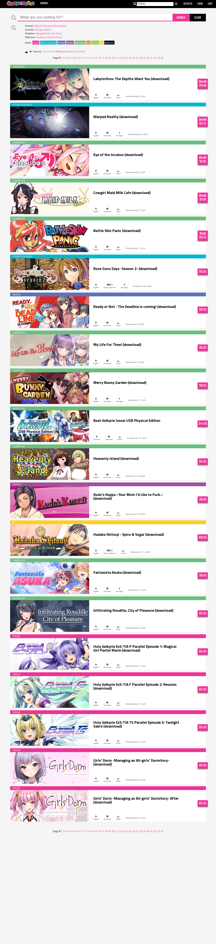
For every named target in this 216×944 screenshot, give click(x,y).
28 (140, 58)
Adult (48, 29)
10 (78, 58)
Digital (37, 26)
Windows (41, 37)
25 (130, 58)
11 (81, 58)
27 (137, 58)
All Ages (39, 29)
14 (92, 58)
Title (44, 51)
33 (158, 58)
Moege (61, 42)
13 (88, 58)
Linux (59, 37)
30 (147, 58)
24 (127, 58)
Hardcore (109, 42)
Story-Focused (48, 42)
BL (101, 42)
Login (200, 4)
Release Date (65, 51)
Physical (47, 26)
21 (116, 58)
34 (161, 58)
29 (144, 58)
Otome (95, 42)
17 (102, 58)
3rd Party (57, 33)
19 (109, 58)
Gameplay (79, 42)
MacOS (51, 37)
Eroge (35, 42)
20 (113, 58)
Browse (44, 3)
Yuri (88, 42)
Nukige (69, 42)
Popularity (79, 51)
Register (187, 4)
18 (106, 58)
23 (123, 58)
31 (151, 58)
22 (120, 58)
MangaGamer (43, 33)
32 (154, 58)
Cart (210, 4)
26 (134, 58)
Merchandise (60, 26)
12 (85, 58)
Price (51, 51)
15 (95, 58)
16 (99, 58)
